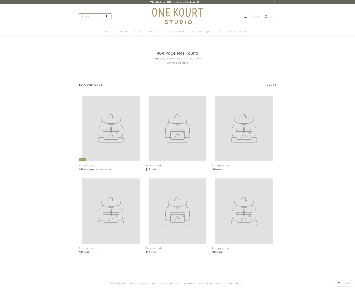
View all (271, 84)
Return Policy (175, 283)
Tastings (137, 31)
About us (132, 283)
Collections (143, 283)
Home (108, 31)
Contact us (162, 283)
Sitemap (218, 283)
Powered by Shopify (233, 283)
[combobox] (95, 16)
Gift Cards (155, 31)
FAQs (153, 283)
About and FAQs (199, 31)
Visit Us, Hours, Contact (234, 31)
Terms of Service (205, 283)
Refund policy (189, 283)
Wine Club (175, 31)
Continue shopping (177, 62)
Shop (121, 31)
